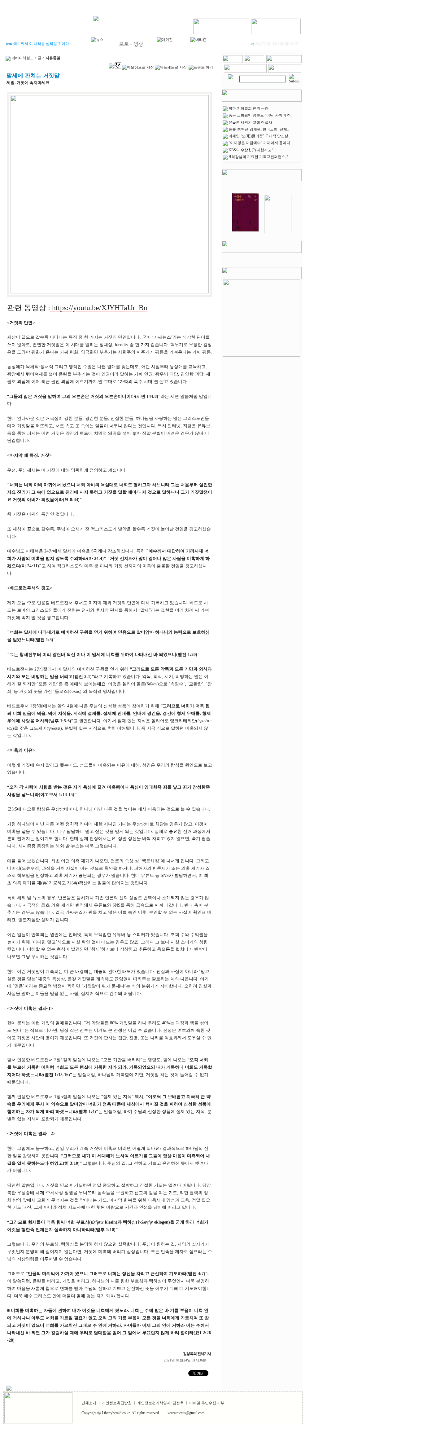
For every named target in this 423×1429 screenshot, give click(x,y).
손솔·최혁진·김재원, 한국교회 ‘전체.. (259, 129)
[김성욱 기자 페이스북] (221, 25)
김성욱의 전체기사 (197, 1354)
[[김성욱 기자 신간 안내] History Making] (277, 232)
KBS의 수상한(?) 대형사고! (251, 150)
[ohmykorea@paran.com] (285, 71)
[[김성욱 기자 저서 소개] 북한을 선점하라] (245, 232)
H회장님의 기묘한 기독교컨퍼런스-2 (258, 157)
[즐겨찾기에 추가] (284, 61)
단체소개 (88, 1403)
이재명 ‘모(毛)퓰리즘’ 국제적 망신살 (258, 136)
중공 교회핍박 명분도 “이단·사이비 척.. (261, 115)
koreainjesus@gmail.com (186, 1413)
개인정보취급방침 (117, 1403)
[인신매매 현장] (261, 316)
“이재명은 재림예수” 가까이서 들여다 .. (261, 143)
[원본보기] (109, 292)
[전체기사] (230, 75)
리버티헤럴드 (22, 58)
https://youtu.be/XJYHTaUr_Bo (99, 308)
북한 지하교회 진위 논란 (248, 108)
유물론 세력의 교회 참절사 (250, 122)
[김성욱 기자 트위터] (276, 25)
